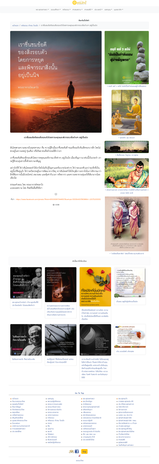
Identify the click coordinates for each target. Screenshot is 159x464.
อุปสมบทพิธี (122, 442)
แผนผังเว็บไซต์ (17, 404)
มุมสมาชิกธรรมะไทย (19, 420)
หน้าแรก (15, 25)
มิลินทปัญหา (87, 409)
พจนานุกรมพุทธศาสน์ (91, 406)
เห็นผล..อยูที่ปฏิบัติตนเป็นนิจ (127, 301)
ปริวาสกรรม (52, 437)
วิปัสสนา (51, 434)
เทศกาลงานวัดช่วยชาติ (21, 426)
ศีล (49, 426)
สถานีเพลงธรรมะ (89, 415)
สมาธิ (50, 431)
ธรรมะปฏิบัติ (87, 420)
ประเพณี (98, 9)
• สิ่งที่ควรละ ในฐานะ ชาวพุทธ (126, 155)
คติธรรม (66, 9)
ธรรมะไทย (79, 460)
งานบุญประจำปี (89, 437)
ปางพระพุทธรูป (124, 426)
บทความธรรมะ (53, 415)
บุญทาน (51, 428)
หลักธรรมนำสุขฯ (89, 428)
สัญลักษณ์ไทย (17, 417)
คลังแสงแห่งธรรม (90, 423)
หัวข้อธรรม (87, 404)
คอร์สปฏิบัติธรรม (54, 442)
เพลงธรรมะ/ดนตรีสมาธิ (92, 417)
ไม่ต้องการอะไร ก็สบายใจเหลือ (23, 359)
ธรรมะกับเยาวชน (54, 406)
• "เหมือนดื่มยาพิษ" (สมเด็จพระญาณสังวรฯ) (127, 253)
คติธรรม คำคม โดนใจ (29, 25)
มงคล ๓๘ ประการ (125, 415)
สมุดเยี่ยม (16, 412)
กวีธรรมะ (51, 417)
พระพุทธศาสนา (41, 9)
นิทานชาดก (122, 409)
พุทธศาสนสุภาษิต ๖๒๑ (127, 420)
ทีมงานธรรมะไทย (18, 401)
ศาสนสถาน (77, 9)
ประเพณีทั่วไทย (88, 439)
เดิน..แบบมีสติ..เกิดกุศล (125, 351)
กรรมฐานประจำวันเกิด (91, 431)
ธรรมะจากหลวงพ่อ (55, 404)
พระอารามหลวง (124, 437)
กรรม (50, 423)
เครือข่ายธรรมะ (18, 415)
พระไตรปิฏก (87, 401)
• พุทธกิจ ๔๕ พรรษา (127, 137)
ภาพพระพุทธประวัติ (125, 401)
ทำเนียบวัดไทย (123, 434)
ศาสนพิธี (87, 9)
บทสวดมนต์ (87, 426)
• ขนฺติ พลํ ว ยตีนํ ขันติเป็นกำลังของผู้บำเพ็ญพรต (126, 86)
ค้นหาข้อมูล (16, 406)
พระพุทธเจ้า (122, 398)
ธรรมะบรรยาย (53, 412)
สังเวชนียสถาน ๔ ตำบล (127, 423)
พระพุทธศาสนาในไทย (126, 431)
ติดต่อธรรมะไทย (18, 409)
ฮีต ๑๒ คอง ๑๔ (89, 434)
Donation (16, 423)
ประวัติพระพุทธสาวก (126, 404)
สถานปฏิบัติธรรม (54, 401)
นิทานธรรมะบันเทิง (54, 409)
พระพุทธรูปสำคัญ (125, 428)
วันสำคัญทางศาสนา (126, 445)
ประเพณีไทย (16, 431)
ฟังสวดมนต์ (52, 439)
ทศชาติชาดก (123, 406)
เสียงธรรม (87, 412)
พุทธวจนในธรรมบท (125, 412)
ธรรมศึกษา (55, 9)
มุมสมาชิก (118, 9)
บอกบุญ (107, 9)
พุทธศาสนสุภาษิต (125, 417)
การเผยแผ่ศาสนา (18, 428)
